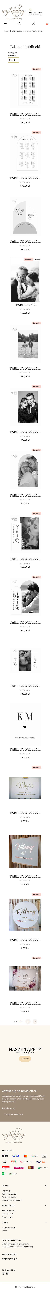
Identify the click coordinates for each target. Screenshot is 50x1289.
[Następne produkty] (28, 1021)
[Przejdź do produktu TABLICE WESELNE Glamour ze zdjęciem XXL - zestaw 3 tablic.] (25, 661)
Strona (15, 1021)
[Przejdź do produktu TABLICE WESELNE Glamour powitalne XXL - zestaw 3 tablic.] (25, 216)
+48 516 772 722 (35, 12)
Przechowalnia (7, 1217)
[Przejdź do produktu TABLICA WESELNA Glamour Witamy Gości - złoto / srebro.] (25, 788)
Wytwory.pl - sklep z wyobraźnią (14, 31)
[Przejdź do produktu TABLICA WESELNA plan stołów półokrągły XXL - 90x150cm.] (25, 153)
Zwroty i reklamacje (9, 1197)
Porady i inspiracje (8, 1227)
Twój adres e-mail (8, 1108)
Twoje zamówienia (8, 1210)
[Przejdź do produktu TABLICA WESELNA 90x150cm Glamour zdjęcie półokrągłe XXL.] (25, 470)
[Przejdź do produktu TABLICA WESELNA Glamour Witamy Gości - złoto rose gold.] (25, 851)
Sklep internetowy (24, 1287)
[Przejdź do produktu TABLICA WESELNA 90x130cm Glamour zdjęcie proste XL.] (25, 343)
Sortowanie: (12, 55)
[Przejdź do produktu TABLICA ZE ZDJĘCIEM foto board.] (25, 280)
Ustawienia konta (8, 1214)
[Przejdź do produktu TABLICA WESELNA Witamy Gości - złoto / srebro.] (25, 978)
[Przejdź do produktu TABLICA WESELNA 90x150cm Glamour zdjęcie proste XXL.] (25, 407)
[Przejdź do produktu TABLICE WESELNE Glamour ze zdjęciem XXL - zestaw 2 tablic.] (25, 534)
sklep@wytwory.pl (9, 1258)
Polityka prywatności (9, 1194)
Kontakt (4, 1230)
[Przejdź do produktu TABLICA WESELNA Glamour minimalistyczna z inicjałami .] (25, 724)
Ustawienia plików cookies (11, 1200)
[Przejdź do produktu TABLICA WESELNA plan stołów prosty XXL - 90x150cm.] (25, 89)
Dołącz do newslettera (13, 1114)
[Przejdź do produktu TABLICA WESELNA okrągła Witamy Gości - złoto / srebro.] (25, 915)
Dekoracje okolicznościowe (35, 31)
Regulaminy (6, 1190)
